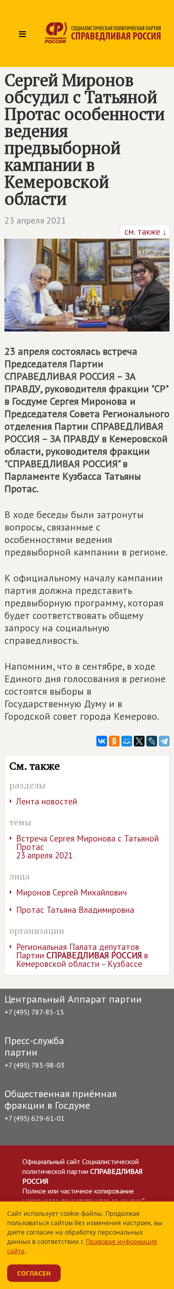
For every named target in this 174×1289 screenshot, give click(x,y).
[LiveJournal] (151, 741)
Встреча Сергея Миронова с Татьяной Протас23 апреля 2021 (87, 847)
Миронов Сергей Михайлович (71, 892)
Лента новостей (46, 801)
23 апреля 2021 (35, 220)
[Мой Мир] (126, 741)
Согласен (34, 1273)
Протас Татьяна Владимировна (75, 909)
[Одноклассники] (114, 741)
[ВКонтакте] (101, 741)
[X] (139, 741)
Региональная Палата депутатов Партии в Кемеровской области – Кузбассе (82, 955)
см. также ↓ (144, 231)
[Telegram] (164, 741)
